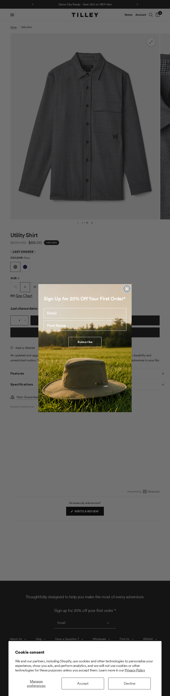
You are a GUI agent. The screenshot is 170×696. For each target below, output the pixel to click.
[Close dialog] (127, 289)
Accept (83, 683)
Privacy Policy (135, 670)
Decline (129, 683)
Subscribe (85, 342)
